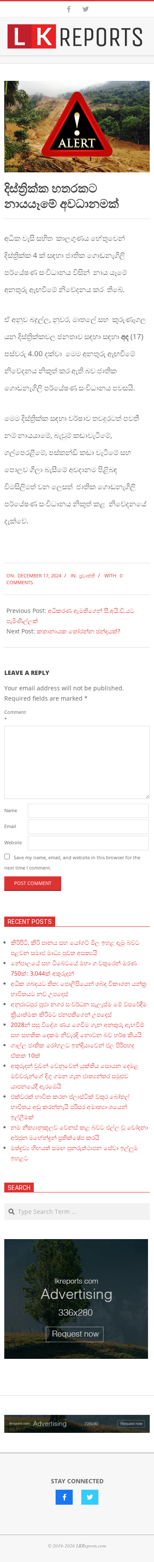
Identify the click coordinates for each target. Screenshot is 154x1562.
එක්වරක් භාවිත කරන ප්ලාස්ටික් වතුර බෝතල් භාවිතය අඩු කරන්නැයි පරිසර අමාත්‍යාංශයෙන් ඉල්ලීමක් (70, 1106)
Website (13, 842)
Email (10, 826)
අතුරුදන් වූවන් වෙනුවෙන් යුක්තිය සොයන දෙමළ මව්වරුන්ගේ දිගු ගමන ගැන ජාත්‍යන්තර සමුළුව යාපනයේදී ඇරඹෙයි (75, 1076)
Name (10, 810)
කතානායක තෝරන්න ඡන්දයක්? (78, 631)
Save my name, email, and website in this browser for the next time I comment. (72, 862)
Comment (15, 715)
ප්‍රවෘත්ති (87, 575)
